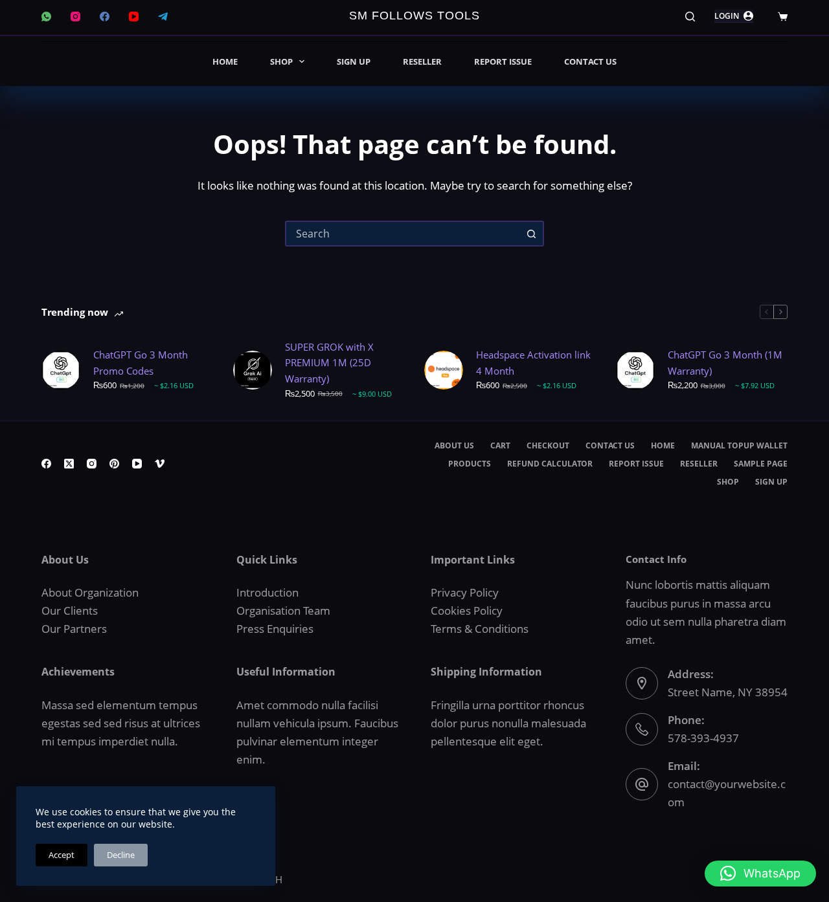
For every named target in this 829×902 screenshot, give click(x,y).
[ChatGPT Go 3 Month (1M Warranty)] (635, 370)
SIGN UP (353, 61)
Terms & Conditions (479, 628)
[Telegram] (163, 16)
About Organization (90, 592)
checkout (548, 446)
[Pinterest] (114, 463)
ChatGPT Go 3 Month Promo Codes (140, 362)
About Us (454, 446)
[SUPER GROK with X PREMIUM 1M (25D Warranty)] (252, 370)
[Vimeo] (160, 463)
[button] (760, 873)
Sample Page (761, 464)
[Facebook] (104, 16)
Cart (500, 446)
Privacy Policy (465, 592)
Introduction (267, 592)
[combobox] (402, 234)
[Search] (690, 16)
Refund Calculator (550, 464)
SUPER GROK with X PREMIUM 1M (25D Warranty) (329, 363)
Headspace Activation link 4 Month (533, 362)
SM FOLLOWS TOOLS (414, 15)
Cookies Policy (467, 610)
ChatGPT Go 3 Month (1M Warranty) (725, 362)
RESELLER (422, 61)
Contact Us (590, 61)
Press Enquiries (274, 628)
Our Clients (69, 610)
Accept (61, 855)
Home (225, 61)
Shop (728, 482)
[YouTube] (134, 16)
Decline (121, 855)
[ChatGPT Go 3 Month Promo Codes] (60, 370)
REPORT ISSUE (503, 61)
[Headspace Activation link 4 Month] (443, 370)
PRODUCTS (469, 464)
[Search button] (531, 233)
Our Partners (74, 628)
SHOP (281, 61)
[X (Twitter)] (69, 463)
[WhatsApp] (46, 16)
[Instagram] (75, 16)
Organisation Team (283, 610)
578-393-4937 (703, 738)
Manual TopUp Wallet (739, 446)
